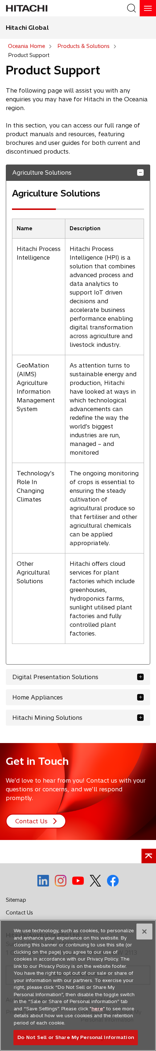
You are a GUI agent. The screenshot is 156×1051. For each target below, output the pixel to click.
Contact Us (21, 914)
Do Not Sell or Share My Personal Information (75, 1037)
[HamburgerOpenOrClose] (148, 8)
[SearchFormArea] (131, 8)
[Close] (144, 932)
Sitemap (16, 900)
